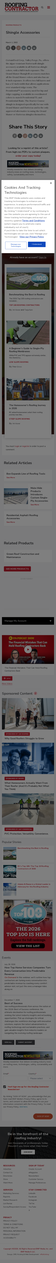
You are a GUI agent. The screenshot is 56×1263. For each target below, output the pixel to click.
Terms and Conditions (33, 220)
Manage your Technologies (16, 245)
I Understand (37, 244)
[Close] (51, 183)
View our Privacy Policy (32, 236)
